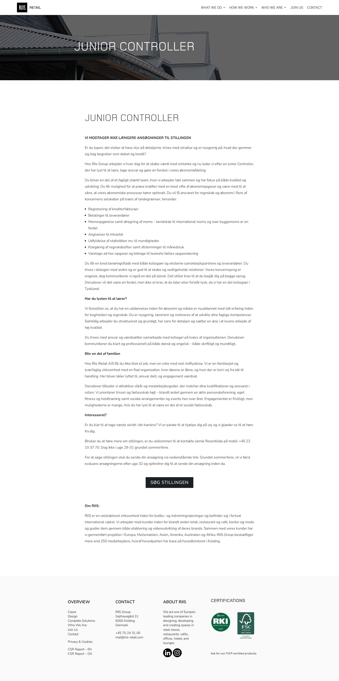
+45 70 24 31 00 (127, 633)
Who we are (272, 7)
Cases (72, 612)
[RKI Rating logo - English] (221, 631)
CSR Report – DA (80, 654)
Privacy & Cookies (80, 642)
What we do (211, 7)
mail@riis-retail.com (129, 637)
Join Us (73, 630)
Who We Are (77, 625)
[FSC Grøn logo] (246, 638)
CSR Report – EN (80, 649)
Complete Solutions (81, 621)
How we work (241, 7)
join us (296, 7)
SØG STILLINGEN (169, 482)
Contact (314, 7)
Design (73, 616)
